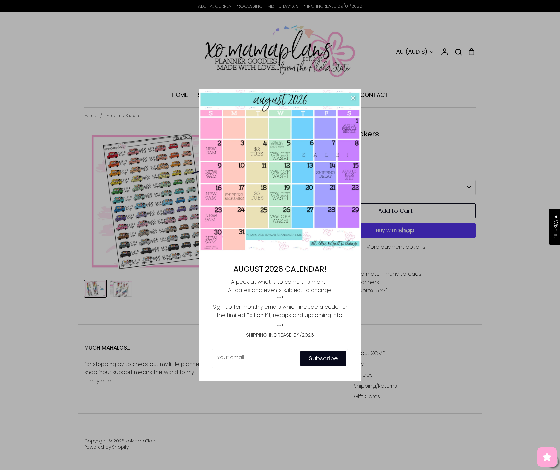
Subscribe (323, 358)
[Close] (353, 97)
